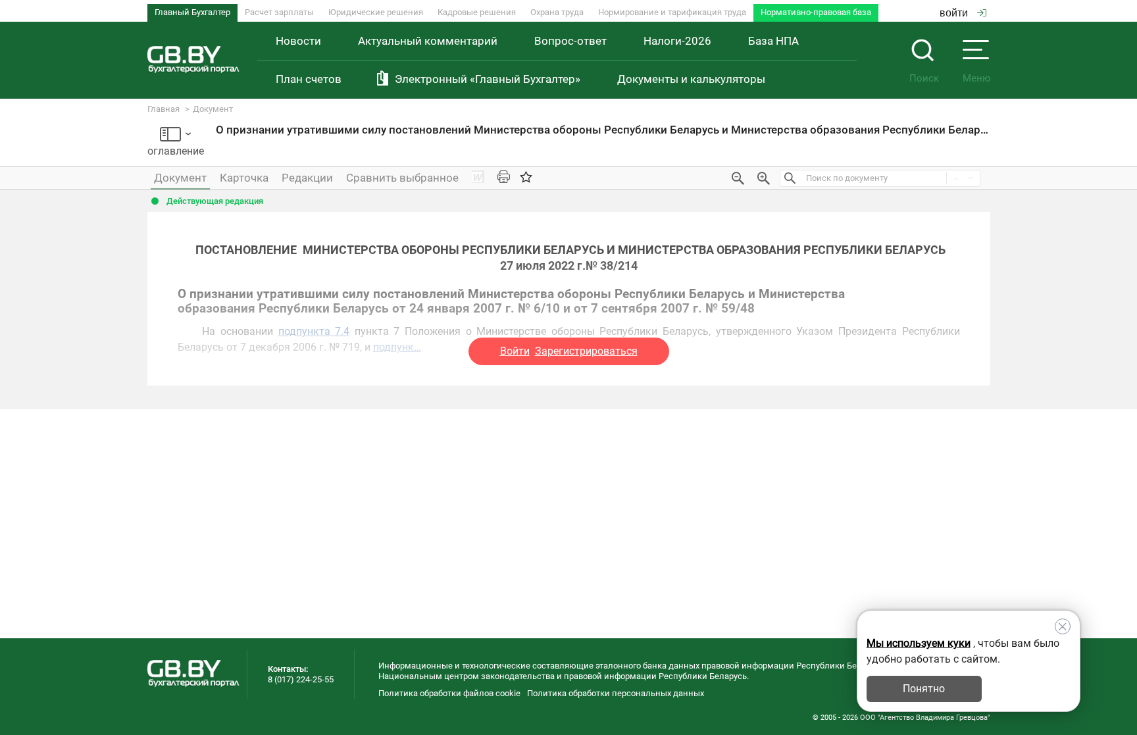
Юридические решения (375, 12)
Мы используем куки (919, 643)
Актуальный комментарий (427, 40)
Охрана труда (557, 12)
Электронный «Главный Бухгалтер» (487, 79)
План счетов (308, 79)
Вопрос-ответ (570, 40)
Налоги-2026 (677, 40)
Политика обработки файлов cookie (449, 693)
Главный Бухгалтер (192, 12)
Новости (298, 40)
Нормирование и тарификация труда (672, 12)
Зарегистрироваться (586, 351)
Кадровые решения (477, 12)
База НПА (773, 40)
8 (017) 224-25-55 (301, 679)
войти (954, 12)
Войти (515, 351)
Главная (163, 109)
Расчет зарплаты (279, 12)
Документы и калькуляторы (691, 79)
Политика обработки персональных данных (615, 693)
